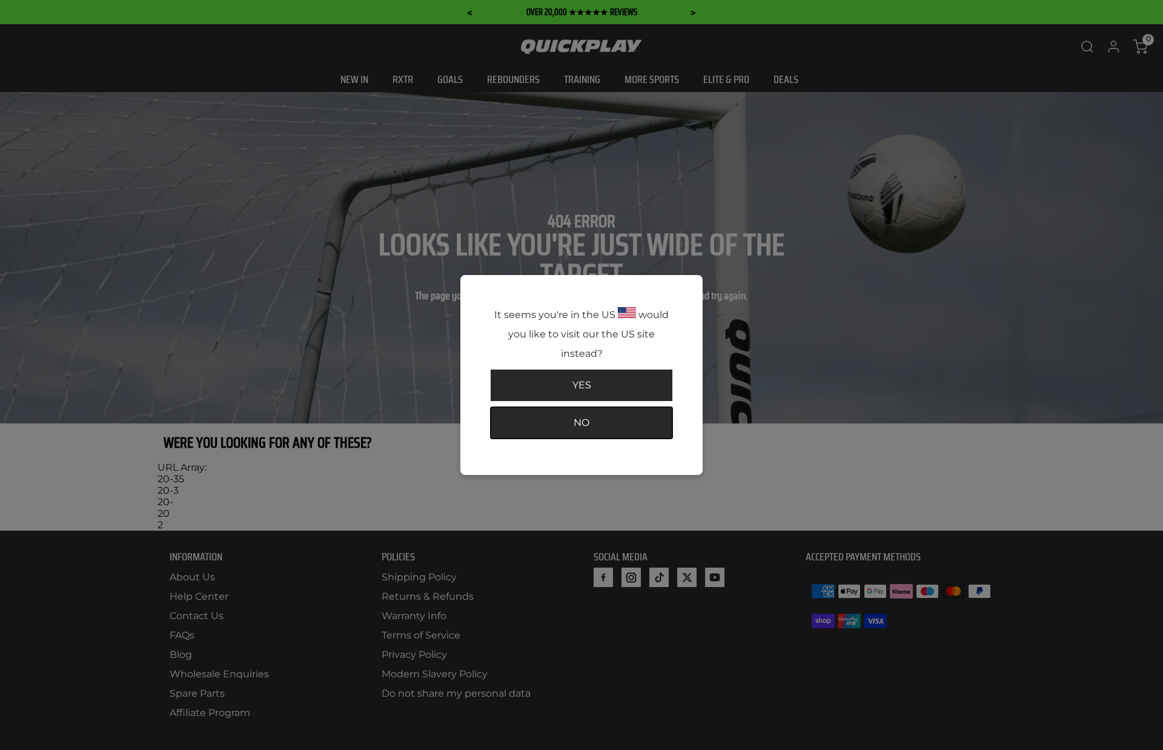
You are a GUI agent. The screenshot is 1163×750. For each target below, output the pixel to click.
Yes (581, 385)
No (581, 422)
